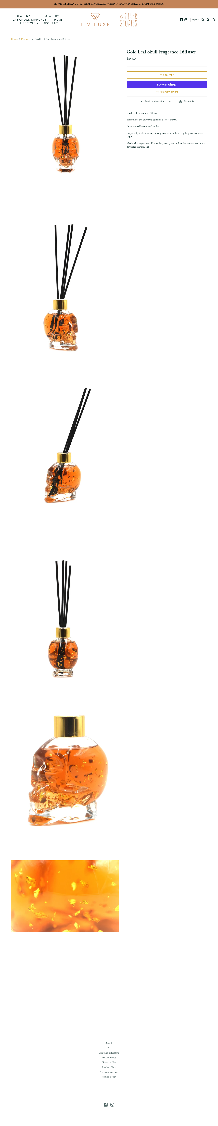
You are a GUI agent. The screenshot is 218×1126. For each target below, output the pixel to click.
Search (109, 1043)
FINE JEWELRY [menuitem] (48, 16)
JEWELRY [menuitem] (23, 16)
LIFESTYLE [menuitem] (28, 23)
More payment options (166, 91)
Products (26, 39)
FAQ (108, 1048)
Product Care (109, 1067)
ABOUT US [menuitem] (50, 23)
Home (14, 39)
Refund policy (109, 1077)
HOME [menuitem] (58, 19)
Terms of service (108, 1072)
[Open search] (202, 19)
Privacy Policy (109, 1058)
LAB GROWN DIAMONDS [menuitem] (30, 19)
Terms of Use (109, 1062)
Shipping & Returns (109, 1053)
